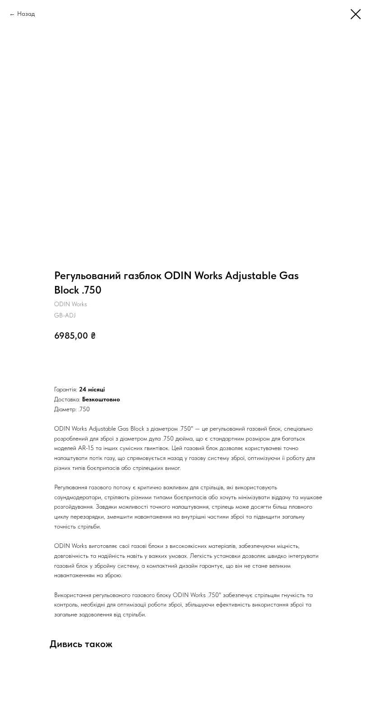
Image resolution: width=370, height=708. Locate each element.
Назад (26, 13)
